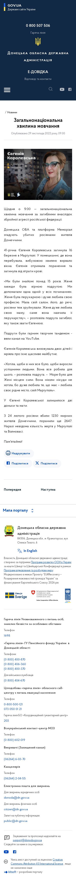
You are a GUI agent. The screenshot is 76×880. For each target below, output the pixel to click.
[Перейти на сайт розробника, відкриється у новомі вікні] (10, 872)
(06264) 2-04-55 (15, 778)
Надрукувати (21, 453)
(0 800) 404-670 (14, 680)
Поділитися (20, 463)
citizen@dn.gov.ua (16, 809)
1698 (7, 635)
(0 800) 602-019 (14, 740)
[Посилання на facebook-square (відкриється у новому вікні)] (69, 89)
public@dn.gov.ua (15, 821)
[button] (52, 89)
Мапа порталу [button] (15, 510)
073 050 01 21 (13, 709)
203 (6, 720)
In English (30, 551)
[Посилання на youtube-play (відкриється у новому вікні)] (61, 89)
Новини (12, 112)
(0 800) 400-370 (14, 669)
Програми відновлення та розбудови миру (28, 570)
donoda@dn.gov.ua (16, 797)
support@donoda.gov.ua (27, 840)
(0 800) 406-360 (15, 664)
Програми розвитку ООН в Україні (51, 562)
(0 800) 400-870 (14, 659)
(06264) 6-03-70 (14, 759)
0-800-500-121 (13, 704)
